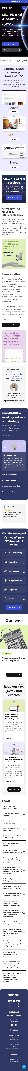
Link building (14, 571)
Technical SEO (15, 562)
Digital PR (13, 590)
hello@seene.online (14, 1015)
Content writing (15, 553)
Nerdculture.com (11, 344)
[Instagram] (16, 1025)
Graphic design (15, 580)
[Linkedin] (12, 1025)
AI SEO (11, 598)
